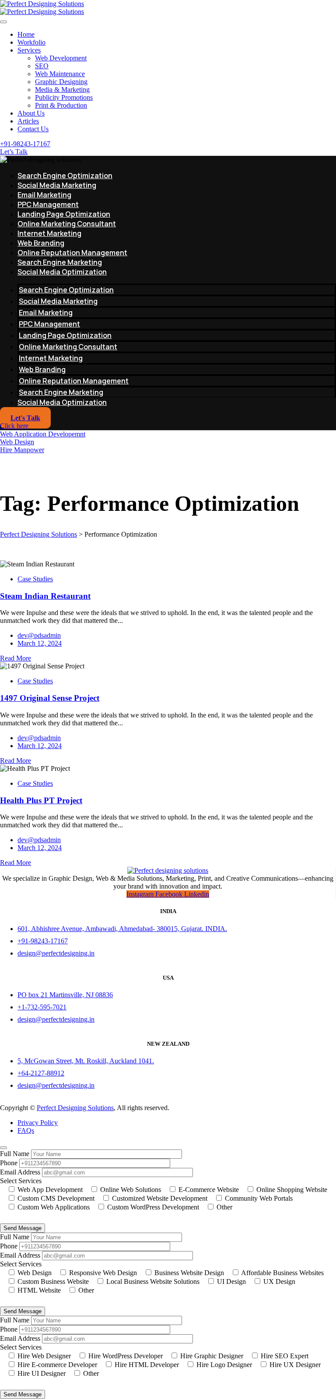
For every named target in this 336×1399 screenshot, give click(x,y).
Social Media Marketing (57, 185)
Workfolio (32, 42)
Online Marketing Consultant (67, 223)
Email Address (20, 1172)
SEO (42, 66)
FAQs (26, 1130)
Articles (28, 121)
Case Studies (35, 579)
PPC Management (48, 204)
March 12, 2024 (40, 643)
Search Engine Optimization (65, 175)
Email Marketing (44, 195)
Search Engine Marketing (60, 262)
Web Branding (41, 243)
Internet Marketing (49, 233)
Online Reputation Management (72, 252)
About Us (31, 113)
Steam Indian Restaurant (45, 596)
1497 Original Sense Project (49, 698)
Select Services (21, 1181)
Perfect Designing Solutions (75, 1107)
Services (29, 50)
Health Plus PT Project (41, 800)
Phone (9, 1163)
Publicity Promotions (64, 97)
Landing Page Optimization (64, 214)
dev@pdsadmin (39, 635)
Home (26, 34)
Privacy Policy (38, 1122)
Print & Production (61, 105)
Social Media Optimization (62, 272)
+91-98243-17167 (25, 144)
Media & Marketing (62, 89)
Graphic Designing (61, 81)
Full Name (14, 1153)
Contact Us (33, 129)
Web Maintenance (60, 73)
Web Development (61, 58)
